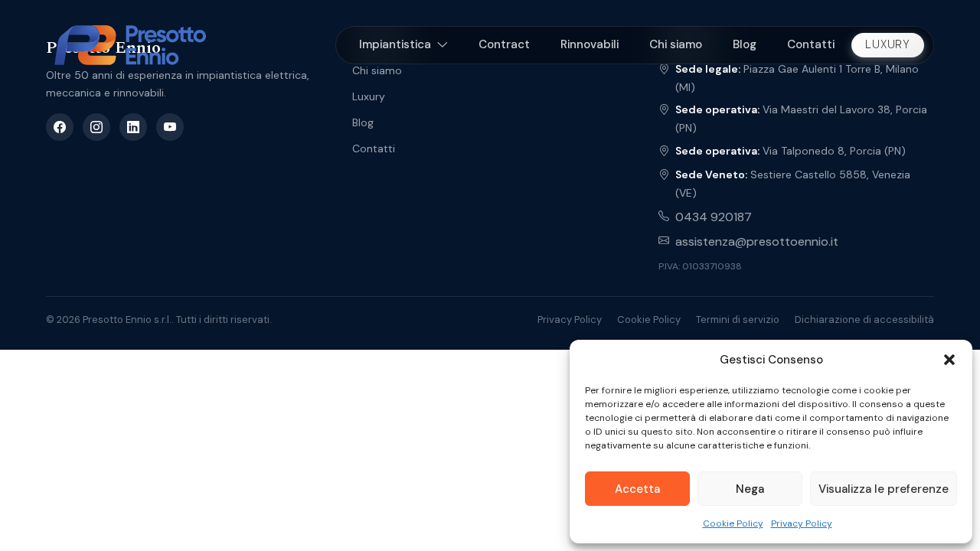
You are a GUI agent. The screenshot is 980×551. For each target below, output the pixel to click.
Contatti (811, 44)
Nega (750, 489)
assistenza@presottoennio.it (756, 241)
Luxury (887, 44)
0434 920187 (713, 217)
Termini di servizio (737, 319)
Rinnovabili (589, 44)
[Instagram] (96, 127)
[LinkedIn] (133, 127)
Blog (744, 44)
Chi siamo (675, 44)
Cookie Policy (733, 523)
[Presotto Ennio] (130, 45)
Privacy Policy (801, 523)
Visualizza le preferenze (883, 489)
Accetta (637, 489)
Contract (504, 44)
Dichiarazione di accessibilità (864, 319)
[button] (949, 359)
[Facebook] (60, 127)
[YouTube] (170, 127)
